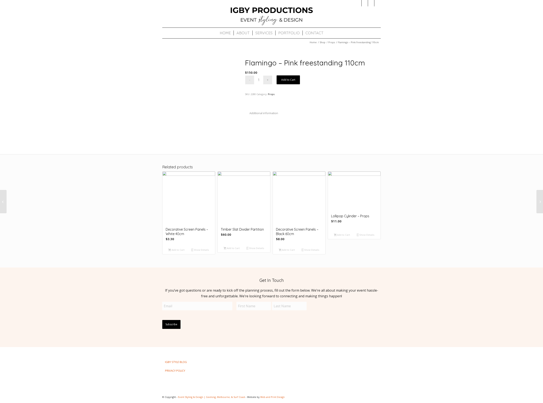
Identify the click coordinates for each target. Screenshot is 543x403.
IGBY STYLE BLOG (176, 362)
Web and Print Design (272, 397)
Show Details (201, 249)
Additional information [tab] (263, 113)
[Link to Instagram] (358, 3)
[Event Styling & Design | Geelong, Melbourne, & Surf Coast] (271, 15)
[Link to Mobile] (377, 3)
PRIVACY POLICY (175, 371)
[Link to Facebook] (365, 3)
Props (271, 94)
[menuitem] (225, 33)
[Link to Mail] (371, 3)
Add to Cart (288, 80)
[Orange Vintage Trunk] (539, 201)
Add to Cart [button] (178, 249)
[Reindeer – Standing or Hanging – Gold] (3, 201)
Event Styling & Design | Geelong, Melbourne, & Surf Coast (211, 397)
